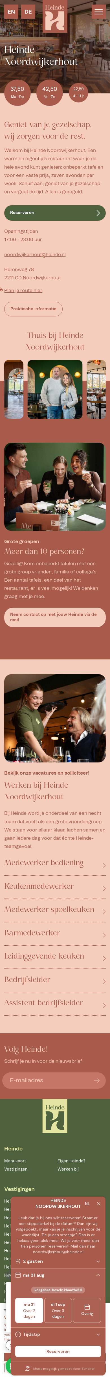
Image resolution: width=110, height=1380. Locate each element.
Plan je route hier (23, 290)
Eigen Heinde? (71, 1161)
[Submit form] (97, 1080)
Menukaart (15, 1161)
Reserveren (22, 213)
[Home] (54, 1116)
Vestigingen (16, 1169)
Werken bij (68, 1169)
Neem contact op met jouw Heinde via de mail (53, 617)
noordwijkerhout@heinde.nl (35, 254)
